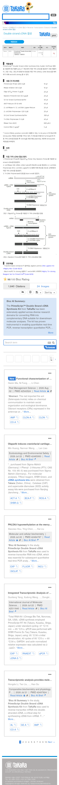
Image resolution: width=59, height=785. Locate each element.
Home (5, 28)
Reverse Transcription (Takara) (38, 28)
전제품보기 (12, 28)
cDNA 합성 (21, 28)
